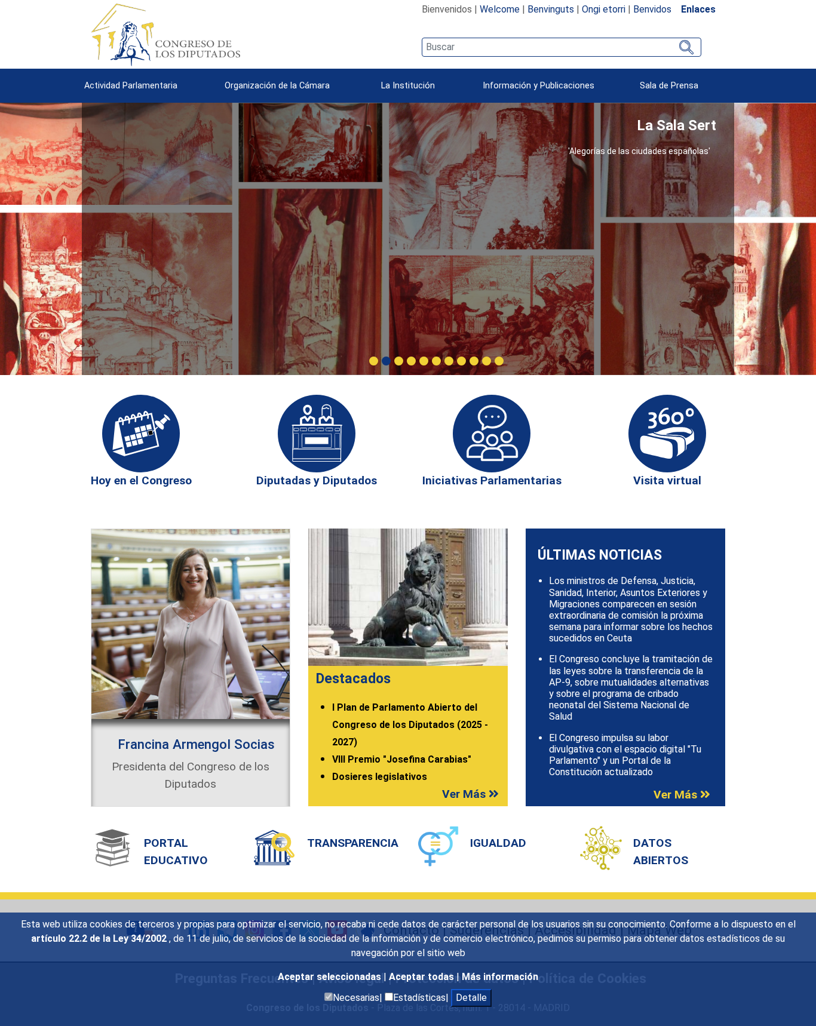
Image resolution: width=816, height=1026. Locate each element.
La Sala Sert (676, 125)
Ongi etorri (603, 9)
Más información (500, 976)
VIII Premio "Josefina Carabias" (401, 759)
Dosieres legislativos (379, 776)
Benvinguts (550, 9)
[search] (561, 47)
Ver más (465, 794)
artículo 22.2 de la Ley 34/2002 (100, 938)
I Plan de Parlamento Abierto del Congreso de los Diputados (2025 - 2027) (410, 725)
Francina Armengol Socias (196, 744)
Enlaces (698, 9)
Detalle (471, 997)
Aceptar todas (422, 976)
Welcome (500, 9)
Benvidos (652, 9)
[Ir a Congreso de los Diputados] (165, 35)
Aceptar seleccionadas (331, 976)
